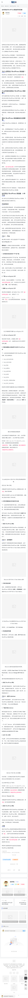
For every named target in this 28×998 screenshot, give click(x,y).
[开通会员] (25, 978)
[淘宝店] (25, 971)
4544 (13, 884)
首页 (3, 6)
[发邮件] (17, 973)
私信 (25, 13)
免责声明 (14, 969)
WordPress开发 (13, 6)
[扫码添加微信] (25, 985)
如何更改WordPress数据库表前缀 (12, 10)
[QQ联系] (14, 973)
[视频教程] (25, 974)
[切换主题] (25, 988)
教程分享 (7, 6)
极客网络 (7, 12)
